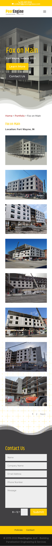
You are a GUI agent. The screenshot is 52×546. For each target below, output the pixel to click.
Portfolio (20, 116)
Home (8, 116)
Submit (38, 512)
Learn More (17, 66)
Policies (19, 530)
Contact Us (17, 76)
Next (42, 414)
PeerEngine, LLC (28, 538)
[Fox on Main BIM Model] (26, 165)
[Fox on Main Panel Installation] (26, 199)
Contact (30, 530)
